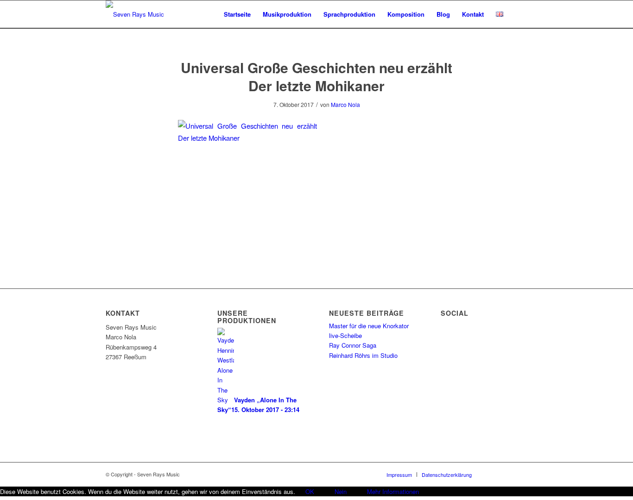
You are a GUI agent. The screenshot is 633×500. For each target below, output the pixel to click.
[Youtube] (520, 474)
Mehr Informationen (393, 491)
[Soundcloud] (506, 474)
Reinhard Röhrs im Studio (363, 355)
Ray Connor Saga (352, 345)
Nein (341, 491)
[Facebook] (493, 474)
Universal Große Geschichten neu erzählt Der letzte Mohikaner (316, 76)
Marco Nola (345, 104)
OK (309, 491)
